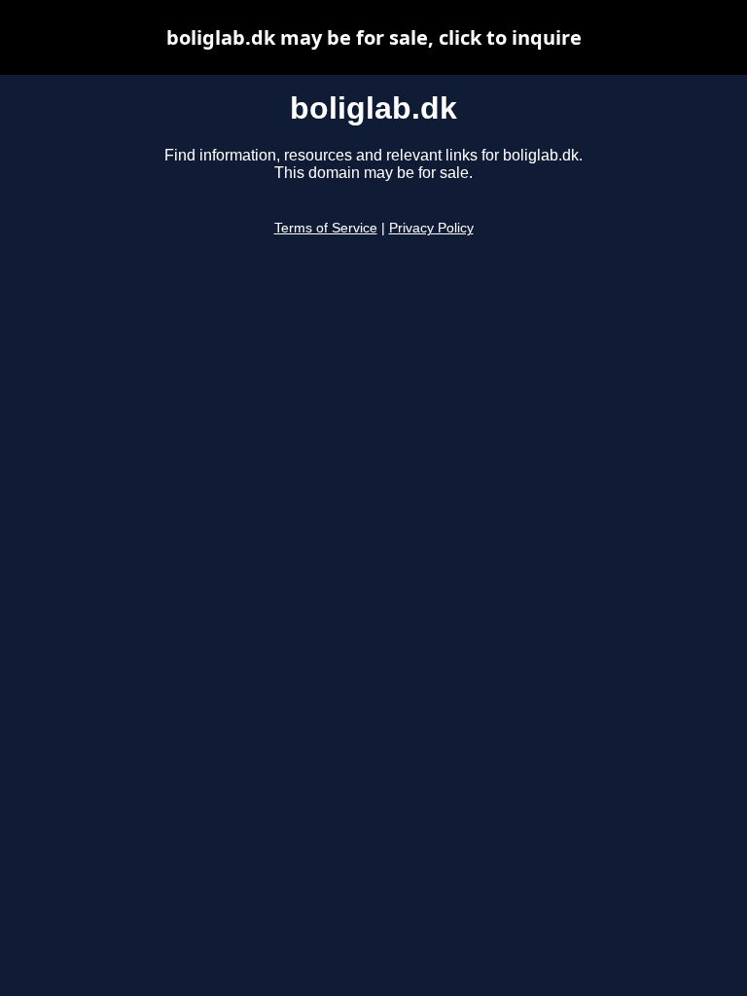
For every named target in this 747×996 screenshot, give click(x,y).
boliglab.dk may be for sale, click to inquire (374, 37)
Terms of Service (325, 228)
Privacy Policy (431, 228)
